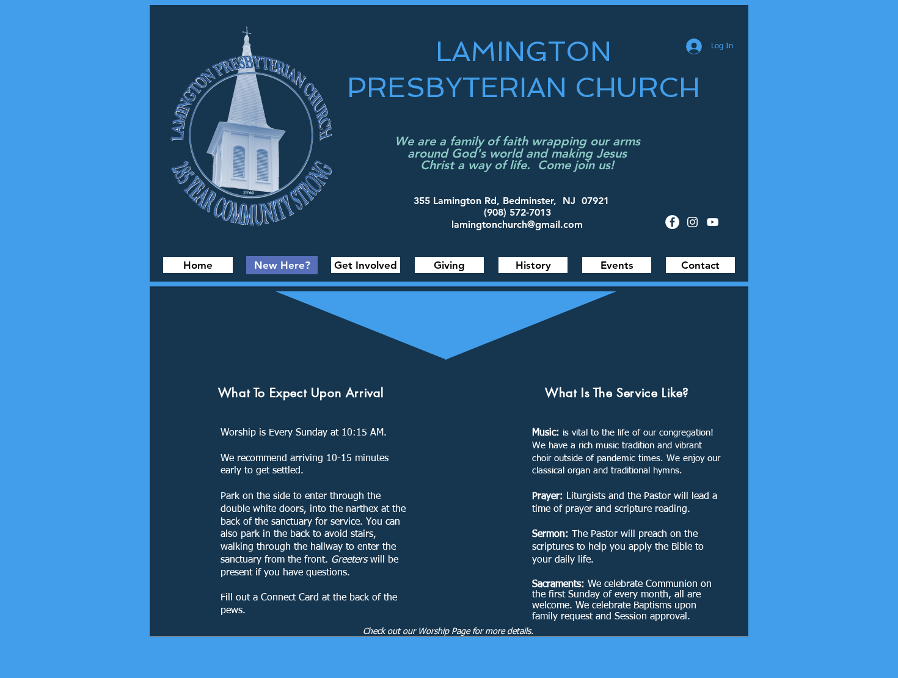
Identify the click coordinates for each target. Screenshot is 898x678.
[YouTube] (713, 222)
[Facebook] (672, 222)
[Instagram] (692, 222)
